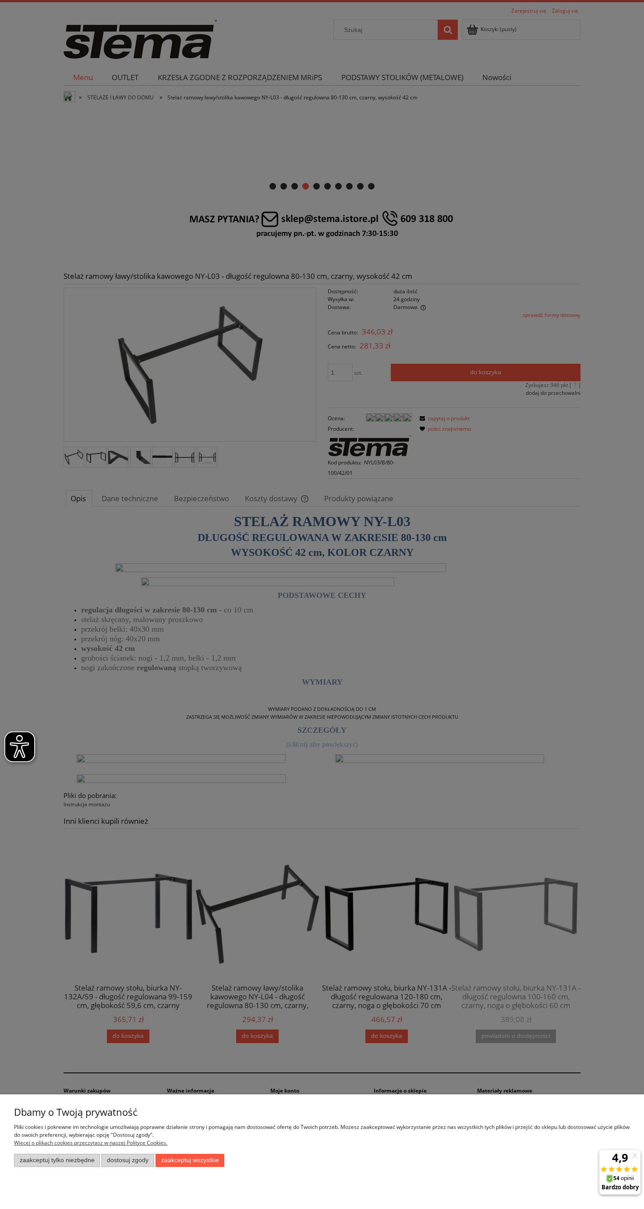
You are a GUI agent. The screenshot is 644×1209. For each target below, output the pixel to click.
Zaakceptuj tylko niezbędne (57, 1160)
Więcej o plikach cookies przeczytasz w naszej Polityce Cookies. (90, 1142)
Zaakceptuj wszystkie (190, 1160)
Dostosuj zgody (128, 1160)
